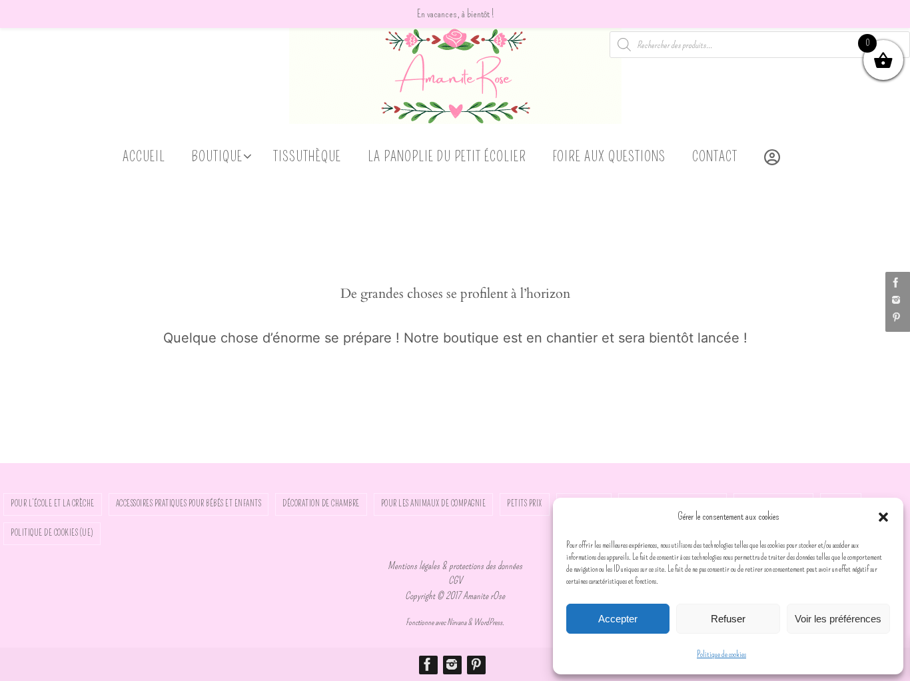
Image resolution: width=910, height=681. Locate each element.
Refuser (728, 618)
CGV (455, 580)
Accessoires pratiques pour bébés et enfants (189, 503)
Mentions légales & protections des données (455, 566)
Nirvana (456, 622)
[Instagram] (896, 300)
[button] (883, 517)
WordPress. (489, 622)
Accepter (618, 618)
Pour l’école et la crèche (53, 503)
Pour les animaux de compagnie (433, 503)
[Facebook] (896, 282)
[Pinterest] (896, 317)
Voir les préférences (838, 618)
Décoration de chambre (321, 503)
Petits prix (524, 503)
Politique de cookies (721, 654)
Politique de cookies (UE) (52, 533)
